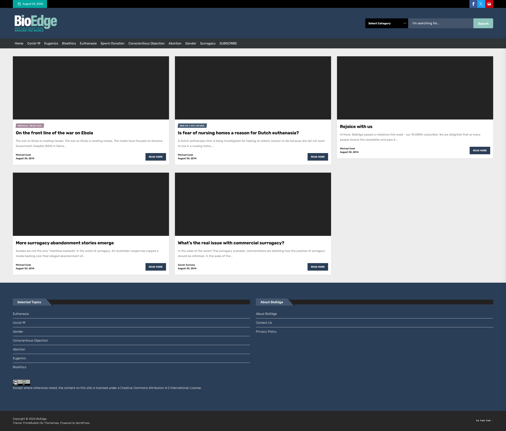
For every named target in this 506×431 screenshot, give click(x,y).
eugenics (51, 43)
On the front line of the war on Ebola (54, 133)
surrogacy (208, 43)
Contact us (264, 323)
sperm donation (113, 43)
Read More (156, 156)
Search (483, 23)
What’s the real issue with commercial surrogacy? (231, 243)
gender (190, 43)
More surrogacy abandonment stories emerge (65, 243)
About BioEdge (266, 314)
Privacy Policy (266, 331)
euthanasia (88, 43)
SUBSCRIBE (228, 43)
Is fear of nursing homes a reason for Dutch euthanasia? (238, 133)
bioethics (69, 43)
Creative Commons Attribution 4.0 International (154, 388)
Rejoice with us (356, 126)
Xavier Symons (186, 264)
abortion (175, 43)
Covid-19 (33, 43)
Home (19, 43)
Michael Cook (23, 154)
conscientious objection (146, 43)
